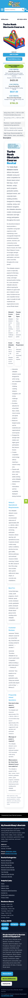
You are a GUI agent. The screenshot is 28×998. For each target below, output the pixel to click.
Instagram (14, 924)
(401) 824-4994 (11, 851)
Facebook (5, 924)
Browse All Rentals (6, 860)
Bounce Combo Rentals (7, 867)
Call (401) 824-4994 (7, 996)
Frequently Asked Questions (9, 890)
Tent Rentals (4, 872)
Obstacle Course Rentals (8, 869)
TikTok (22, 924)
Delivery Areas (5, 888)
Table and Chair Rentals (7, 874)
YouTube (5, 928)
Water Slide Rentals (6, 865)
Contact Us (4, 893)
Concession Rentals (6, 876)
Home (2, 883)
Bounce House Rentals (7, 863)
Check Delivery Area (14, 59)
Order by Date (5, 886)
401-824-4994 (22, 19)
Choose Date (7, 973)
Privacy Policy (5, 897)
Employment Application (8, 895)
